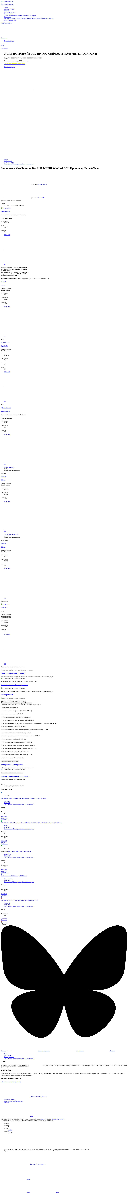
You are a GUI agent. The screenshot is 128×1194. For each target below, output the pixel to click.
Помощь (6, 1102)
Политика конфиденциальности (13, 1101)
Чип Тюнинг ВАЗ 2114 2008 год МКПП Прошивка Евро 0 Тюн (19, 900)
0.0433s (10, 1130)
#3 (5, 401)
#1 (5, 264)
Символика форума (10, 20)
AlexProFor (7, 854)
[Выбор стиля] (14, 36)
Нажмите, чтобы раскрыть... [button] (12, 470)
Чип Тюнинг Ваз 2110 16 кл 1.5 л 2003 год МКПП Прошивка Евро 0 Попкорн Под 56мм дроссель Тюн (31, 822)
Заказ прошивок (7, 695)
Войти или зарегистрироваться (11, 1082)
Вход (2, 45)
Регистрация (4, 48)
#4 (5, 464)
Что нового (7, 17)
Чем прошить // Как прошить (12, 765)
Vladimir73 (7, 801)
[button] (17, 1146)
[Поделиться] (17, 249)
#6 (5, 598)
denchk (6, 825)
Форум (6, 7)
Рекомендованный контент (12, 18)
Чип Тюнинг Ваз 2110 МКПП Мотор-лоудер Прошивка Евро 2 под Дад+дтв (23, 798)
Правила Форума (9, 9)
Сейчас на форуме (30, 15)
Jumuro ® (44, 1119)
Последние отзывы (9, 12)
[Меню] (1, 3)
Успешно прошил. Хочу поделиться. (14, 685)
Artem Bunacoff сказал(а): (11, 534)
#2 (5, 336)
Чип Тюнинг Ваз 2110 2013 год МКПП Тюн (14, 876)
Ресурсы (6, 10)
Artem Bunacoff (42, 184)
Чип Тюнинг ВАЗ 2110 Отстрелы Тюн (19, 851)
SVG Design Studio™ (58, 1119)
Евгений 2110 (8, 879)
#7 (5, 664)
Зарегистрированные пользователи (14, 15)
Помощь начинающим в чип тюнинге (15, 776)
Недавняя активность (47, 18)
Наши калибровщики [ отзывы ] (13, 673)
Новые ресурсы (36, 18)
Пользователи (8, 14)
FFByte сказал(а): (9, 467)
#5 (5, 531)
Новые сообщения (26, 18)
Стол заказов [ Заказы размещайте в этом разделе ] (19, 804)
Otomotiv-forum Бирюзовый (38, 1096)
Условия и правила (9, 1099)
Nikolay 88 (7, 903)
